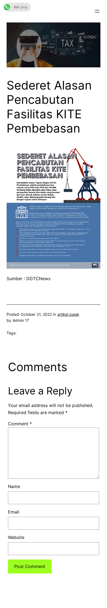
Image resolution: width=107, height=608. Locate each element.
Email (13, 512)
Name (14, 486)
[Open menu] (97, 11)
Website (16, 537)
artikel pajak (68, 314)
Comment (20, 423)
